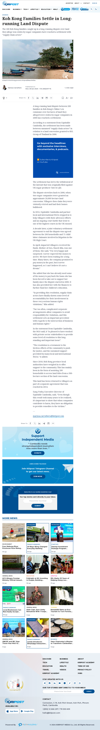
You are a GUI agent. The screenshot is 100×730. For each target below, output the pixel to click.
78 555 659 (65, 709)
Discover (6, 9)
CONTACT (86, 3)
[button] (62, 98)
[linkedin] (37, 98)
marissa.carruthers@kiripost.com (48, 416)
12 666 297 (54, 709)
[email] (47, 98)
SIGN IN (94, 3)
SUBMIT (38, 506)
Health (56, 9)
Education (45, 9)
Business (16, 9)
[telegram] (42, 98)
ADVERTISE (69, 3)
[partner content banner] (53, 158)
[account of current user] (91, 9)
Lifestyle (34, 9)
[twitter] (33, 98)
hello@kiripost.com (51, 713)
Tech (25, 9)
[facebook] (28, 98)
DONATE (37, 453)
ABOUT (77, 3)
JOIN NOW (37, 476)
